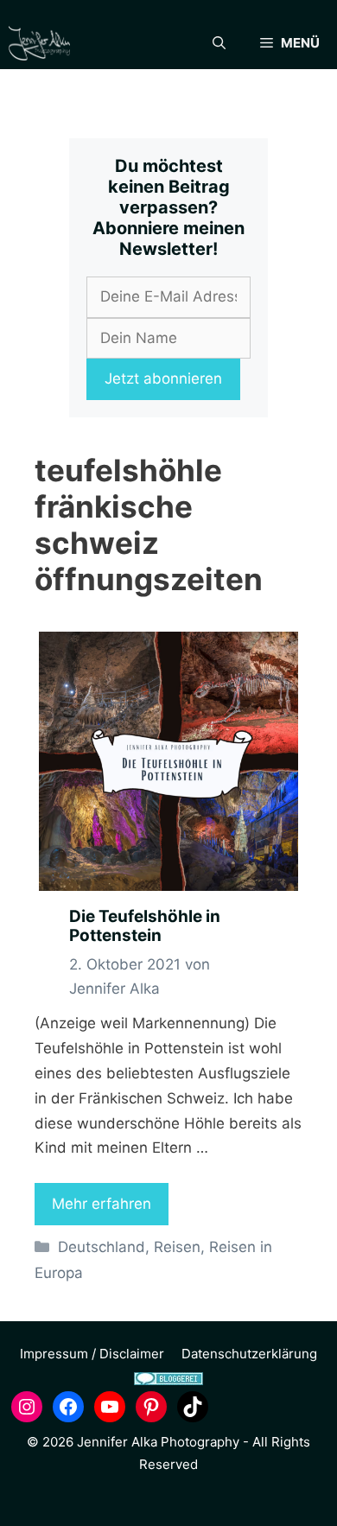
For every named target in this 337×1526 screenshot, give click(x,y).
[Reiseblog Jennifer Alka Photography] (39, 43)
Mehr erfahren (101, 1203)
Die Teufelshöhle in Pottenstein (144, 926)
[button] (219, 43)
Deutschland (101, 1247)
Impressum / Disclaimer (92, 1353)
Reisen (177, 1247)
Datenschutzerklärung (249, 1353)
